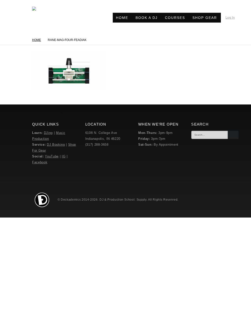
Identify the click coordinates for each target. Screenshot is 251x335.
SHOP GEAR (204, 18)
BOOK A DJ (147, 18)
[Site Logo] (43, 18)
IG (63, 156)
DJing (48, 133)
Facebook (39, 162)
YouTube (52, 156)
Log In (230, 17)
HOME (122, 18)
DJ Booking (56, 144)
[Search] (233, 135)
